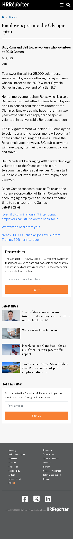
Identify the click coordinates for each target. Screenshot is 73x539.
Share (4, 63)
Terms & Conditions (51, 458)
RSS (10, 482)
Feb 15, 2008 (7, 58)
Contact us (13, 466)
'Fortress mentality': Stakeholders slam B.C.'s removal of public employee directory (45, 368)
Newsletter (47, 450)
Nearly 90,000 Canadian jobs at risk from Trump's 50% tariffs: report (44, 350)
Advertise (12, 462)
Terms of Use (48, 454)
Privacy (46, 466)
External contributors (52, 474)
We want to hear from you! (21, 227)
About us (47, 462)
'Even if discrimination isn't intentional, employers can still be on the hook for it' (46, 316)
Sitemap (46, 478)
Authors (11, 474)
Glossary (12, 450)
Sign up (36, 289)
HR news (13, 17)
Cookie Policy (14, 470)
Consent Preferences (52, 470)
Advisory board (14, 478)
